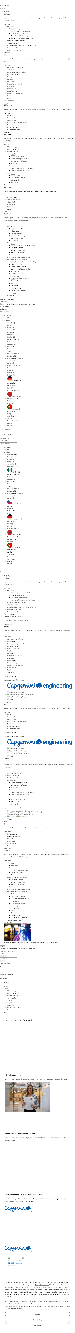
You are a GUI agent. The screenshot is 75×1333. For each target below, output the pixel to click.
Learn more (7, 24)
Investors (10, 1227)
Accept (37, 1314)
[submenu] (10, 702)
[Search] (0, 8)
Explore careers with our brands (14, 808)
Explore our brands (10, 676)
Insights (9, 14)
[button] (7, 434)
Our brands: (8, 1255)
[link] (17, 5)
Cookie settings (12, 1238)
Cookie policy (12, 1241)
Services (9, 105)
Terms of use (11, 1229)
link (5, 14)
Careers (9, 134)
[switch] (1, 304)
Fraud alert (11, 1243)
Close (3, 956)
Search (2, 946)
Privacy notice (12, 1234)
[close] (2, 8)
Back (13, 29)
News (9, 187)
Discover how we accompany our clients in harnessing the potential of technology (31, 942)
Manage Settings (37, 1319)
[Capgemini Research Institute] (39, 614)
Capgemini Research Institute (13, 616)
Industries (10, 55)
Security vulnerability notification (17, 1236)
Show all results (5, 982)
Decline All (37, 1325)
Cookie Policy (17, 1309)
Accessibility (11, 1231)
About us (10, 214)
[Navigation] (4, 8)
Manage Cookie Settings (42, 1285)
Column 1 (10, 1269)
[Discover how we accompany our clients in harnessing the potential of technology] (39, 932)
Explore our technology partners (14, 680)
